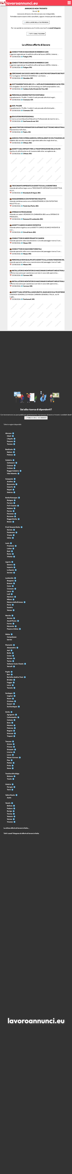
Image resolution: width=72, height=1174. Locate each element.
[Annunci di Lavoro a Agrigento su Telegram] (16, 715)
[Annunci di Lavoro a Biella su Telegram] (13, 653)
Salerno (10, 492)
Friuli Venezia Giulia (12, 527)
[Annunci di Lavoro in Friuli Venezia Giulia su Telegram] (21, 527)
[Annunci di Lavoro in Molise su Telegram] (12, 634)
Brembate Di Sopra (30, 193)
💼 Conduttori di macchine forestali (26, 249)
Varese (9, 610)
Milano (9, 599)
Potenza (10, 455)
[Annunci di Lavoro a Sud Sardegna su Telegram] (19, 707)
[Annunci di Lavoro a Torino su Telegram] (13, 661)
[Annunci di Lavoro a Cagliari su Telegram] (14, 696)
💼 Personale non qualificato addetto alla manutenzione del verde (40, 260)
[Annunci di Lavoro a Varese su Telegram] (13, 610)
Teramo (10, 444)
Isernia (9, 640)
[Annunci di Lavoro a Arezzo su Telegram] (14, 744)
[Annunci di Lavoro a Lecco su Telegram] (13, 591)
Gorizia (9, 530)
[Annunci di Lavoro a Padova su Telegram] (14, 808)
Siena (9, 768)
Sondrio (10, 607)
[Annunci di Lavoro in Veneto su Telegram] (12, 803)
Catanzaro (11, 463)
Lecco (9, 591)
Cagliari (10, 696)
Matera (9, 452)
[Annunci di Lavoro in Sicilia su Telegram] (11, 712)
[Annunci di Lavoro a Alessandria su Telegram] (17, 648)
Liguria (8, 562)
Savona (9, 573)
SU (37, 121)
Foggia (9, 682)
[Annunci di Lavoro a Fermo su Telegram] (13, 624)
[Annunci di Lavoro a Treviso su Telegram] (14, 814)
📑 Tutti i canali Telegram (36, 33)
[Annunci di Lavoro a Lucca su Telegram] (13, 755)
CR (32, 100)
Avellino (10, 482)
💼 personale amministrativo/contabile (27, 95)
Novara (9, 658)
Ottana (25, 143)
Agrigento (10, 715)
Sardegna (9, 693)
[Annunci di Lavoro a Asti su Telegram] (11, 650)
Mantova (10, 597)
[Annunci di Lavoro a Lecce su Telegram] (13, 685)
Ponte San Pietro (29, 206)
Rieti (8, 551)
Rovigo (9, 811)
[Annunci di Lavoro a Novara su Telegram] (14, 658)
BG (39, 193)
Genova (10, 565)
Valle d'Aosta (10, 795)
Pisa (8, 760)
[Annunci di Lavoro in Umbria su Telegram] (13, 784)
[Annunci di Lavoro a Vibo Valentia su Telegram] (18, 473)
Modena (10, 508)
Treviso (9, 814)
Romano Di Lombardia (31, 219)
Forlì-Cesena (11, 506)
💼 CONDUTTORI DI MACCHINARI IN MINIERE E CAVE (29, 52)
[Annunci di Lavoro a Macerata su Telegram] (16, 626)
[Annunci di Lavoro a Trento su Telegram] (13, 779)
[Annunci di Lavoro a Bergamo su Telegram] (15, 581)
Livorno (9, 752)
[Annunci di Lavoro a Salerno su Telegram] (14, 492)
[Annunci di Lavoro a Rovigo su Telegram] (14, 811)
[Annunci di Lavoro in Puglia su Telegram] (12, 672)
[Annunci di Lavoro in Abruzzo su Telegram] (13, 433)
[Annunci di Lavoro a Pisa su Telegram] (12, 760)
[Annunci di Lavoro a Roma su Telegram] (13, 554)
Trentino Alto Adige (12, 774)
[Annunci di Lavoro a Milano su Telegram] (13, 599)
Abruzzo (8, 433)
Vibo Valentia (12, 473)
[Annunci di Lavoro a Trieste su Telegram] (14, 535)
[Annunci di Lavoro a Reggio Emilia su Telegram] (19, 519)
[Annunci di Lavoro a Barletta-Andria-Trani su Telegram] (25, 677)
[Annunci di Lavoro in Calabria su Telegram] (13, 460)
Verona (9, 819)
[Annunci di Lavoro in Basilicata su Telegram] (14, 449)
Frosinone (10, 546)
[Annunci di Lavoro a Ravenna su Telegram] (15, 516)
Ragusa (9, 731)
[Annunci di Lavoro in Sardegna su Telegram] (14, 693)
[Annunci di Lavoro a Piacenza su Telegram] (15, 514)
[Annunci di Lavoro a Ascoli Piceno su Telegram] (18, 621)
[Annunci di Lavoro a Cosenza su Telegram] (15, 465)
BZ (32, 78)
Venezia (10, 816)
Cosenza (10, 465)
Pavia (9, 605)
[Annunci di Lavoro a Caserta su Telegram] (14, 487)
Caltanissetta (12, 717)
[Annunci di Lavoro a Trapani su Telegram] (14, 736)
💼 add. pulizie (16, 106)
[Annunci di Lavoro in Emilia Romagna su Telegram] (19, 498)
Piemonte (8, 645)
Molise (7, 634)
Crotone (10, 468)
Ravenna (10, 516)
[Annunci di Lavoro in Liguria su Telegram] (12, 562)
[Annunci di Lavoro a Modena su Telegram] (14, 508)
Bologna (10, 500)
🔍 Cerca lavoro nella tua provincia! (36, 22)
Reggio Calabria (13, 471)
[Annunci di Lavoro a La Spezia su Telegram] (16, 570)
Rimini (9, 522)
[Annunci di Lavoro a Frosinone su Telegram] (16, 546)
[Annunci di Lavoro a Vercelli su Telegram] (14, 666)
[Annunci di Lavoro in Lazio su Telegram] (11, 543)
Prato (9, 766)
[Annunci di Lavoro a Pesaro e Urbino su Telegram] (20, 629)
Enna (9, 723)
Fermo (9, 624)
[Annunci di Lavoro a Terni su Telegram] (12, 790)
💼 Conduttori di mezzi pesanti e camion (27, 238)
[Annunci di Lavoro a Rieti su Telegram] (12, 551)
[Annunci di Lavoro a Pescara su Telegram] (14, 441)
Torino (9, 661)
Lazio (7, 543)
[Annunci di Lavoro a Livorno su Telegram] (14, 752)
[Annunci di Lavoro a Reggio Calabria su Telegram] (20, 471)
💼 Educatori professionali (22, 117)
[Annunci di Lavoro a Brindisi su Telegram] (14, 680)
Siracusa (10, 733)
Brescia (9, 583)
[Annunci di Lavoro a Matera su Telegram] (14, 452)
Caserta (10, 487)
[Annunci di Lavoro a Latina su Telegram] (13, 549)
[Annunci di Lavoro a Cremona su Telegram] (15, 589)
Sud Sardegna (12, 707)
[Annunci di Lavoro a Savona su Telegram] (14, 573)
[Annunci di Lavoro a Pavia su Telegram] (13, 605)
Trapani (10, 736)
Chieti (9, 436)
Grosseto (10, 749)
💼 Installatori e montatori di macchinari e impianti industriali (37, 271)
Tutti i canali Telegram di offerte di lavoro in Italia (21, 833)
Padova (10, 808)
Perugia (10, 787)
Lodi (8, 594)
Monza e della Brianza (15, 602)
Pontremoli (27, 299)
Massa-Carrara (12, 757)
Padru (25, 132)
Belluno (9, 806)
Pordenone (11, 532)
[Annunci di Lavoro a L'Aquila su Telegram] (14, 439)
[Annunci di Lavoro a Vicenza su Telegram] (14, 822)
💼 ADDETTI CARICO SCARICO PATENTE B (25, 225)
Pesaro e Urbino (12, 629)
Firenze (9, 747)
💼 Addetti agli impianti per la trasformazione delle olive (35, 149)
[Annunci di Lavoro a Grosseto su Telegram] (15, 749)
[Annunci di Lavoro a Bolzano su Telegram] (14, 776)
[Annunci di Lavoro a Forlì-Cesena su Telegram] (18, 506)
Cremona (26, 100)
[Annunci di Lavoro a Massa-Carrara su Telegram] (20, 757)
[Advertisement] (36, 168)
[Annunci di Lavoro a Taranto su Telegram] (14, 688)
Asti (8, 650)
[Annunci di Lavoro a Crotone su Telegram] (14, 468)
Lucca (9, 755)
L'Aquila (10, 439)
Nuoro (9, 699)
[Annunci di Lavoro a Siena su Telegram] (13, 768)
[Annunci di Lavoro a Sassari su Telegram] (14, 704)
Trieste (9, 535)
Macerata (10, 626)
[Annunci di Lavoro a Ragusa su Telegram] (14, 731)
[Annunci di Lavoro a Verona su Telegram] (14, 819)
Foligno (26, 57)
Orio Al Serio (27, 232)
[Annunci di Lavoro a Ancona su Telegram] (14, 618)
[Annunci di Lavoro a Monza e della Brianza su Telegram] (24, 602)
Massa (25, 243)
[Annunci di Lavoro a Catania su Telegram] (14, 720)
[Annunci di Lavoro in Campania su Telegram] (15, 479)
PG (30, 57)
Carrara (26, 275)
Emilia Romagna (11, 498)
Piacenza (10, 514)
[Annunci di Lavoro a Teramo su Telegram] (14, 444)
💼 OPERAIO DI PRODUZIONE (21, 212)
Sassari (9, 704)
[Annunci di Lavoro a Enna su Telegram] (12, 723)
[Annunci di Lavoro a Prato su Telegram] (13, 766)
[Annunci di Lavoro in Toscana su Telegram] (13, 741)
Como (9, 586)
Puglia (7, 672)
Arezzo (9, 744)
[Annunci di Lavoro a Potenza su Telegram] (14, 455)
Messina (10, 725)
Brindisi (10, 680)
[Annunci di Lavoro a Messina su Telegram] (14, 725)
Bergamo (10, 581)
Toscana (8, 741)
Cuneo (9, 656)
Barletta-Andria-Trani (15, 677)
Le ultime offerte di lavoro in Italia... (16, 828)
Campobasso (11, 637)
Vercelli (9, 666)
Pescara (10, 441)
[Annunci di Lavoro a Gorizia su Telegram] (14, 530)
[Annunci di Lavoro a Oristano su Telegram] (15, 701)
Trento (9, 779)
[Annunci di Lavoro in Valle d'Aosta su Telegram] (16, 795)
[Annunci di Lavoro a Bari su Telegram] (12, 674)
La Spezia (10, 570)
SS (29, 132)
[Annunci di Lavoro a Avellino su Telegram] (14, 482)
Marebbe (26, 78)
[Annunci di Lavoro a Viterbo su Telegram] (14, 557)
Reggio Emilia (12, 519)
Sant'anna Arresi (29, 121)
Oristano (10, 701)
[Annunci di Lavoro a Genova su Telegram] (14, 565)
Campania (9, 479)
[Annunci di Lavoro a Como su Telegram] (13, 586)
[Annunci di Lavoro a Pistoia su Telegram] (13, 763)
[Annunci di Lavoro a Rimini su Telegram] (13, 522)
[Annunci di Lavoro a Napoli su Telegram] (13, 490)
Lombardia (9, 578)
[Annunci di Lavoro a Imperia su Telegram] (14, 567)
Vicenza (10, 822)
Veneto (7, 803)
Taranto (10, 688)
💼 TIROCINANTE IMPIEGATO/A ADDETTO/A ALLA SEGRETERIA (33, 186)
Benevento (11, 484)
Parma (9, 511)
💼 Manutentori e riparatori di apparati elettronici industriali (37, 127)
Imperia (10, 567)
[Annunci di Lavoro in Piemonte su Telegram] (14, 645)
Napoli (9, 490)
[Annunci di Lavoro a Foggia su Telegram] (14, 682)
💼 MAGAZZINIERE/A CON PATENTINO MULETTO (28, 199)
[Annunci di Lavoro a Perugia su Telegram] (14, 787)
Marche (8, 615)
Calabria (8, 460)
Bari (8, 674)
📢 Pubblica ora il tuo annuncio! (36, 418)
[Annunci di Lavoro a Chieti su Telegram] (13, 436)
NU (30, 143)
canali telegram (55, 28)
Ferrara (10, 503)
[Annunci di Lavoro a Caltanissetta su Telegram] (18, 717)
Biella (9, 653)
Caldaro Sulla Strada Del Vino (34, 89)
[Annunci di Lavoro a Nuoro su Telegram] (13, 699)
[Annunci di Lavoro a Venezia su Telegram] (14, 816)
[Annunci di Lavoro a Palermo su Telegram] (15, 728)
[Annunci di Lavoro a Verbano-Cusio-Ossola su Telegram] (25, 664)
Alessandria (11, 648)
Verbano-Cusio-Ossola (15, 664)
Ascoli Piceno (11, 621)
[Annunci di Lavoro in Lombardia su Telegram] (15, 578)
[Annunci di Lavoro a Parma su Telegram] (13, 511)
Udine (9, 538)
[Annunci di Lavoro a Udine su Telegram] (13, 538)
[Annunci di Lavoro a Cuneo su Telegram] (13, 656)
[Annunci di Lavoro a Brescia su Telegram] (14, 583)
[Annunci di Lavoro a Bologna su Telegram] (15, 500)
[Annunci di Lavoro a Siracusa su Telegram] (15, 733)
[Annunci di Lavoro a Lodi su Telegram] (12, 594)
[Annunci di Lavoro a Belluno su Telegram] (14, 806)
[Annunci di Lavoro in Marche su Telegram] (12, 615)
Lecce (9, 685)
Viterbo (9, 557)
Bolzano (10, 776)
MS (30, 243)
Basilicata (9, 449)
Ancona (9, 618)
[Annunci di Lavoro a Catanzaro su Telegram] (16, 463)
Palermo (10, 728)
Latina (9, 549)
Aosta (9, 798)
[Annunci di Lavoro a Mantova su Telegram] (15, 597)
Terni (9, 790)
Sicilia (7, 712)
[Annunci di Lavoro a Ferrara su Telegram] (14, 503)
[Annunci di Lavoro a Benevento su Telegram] (16, 484)
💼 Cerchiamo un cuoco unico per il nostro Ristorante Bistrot (37, 73)
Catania (10, 720)
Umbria (8, 784)
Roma (9, 554)
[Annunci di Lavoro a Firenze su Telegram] (14, 747)
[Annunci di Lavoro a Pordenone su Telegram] (16, 532)
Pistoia (9, 763)
